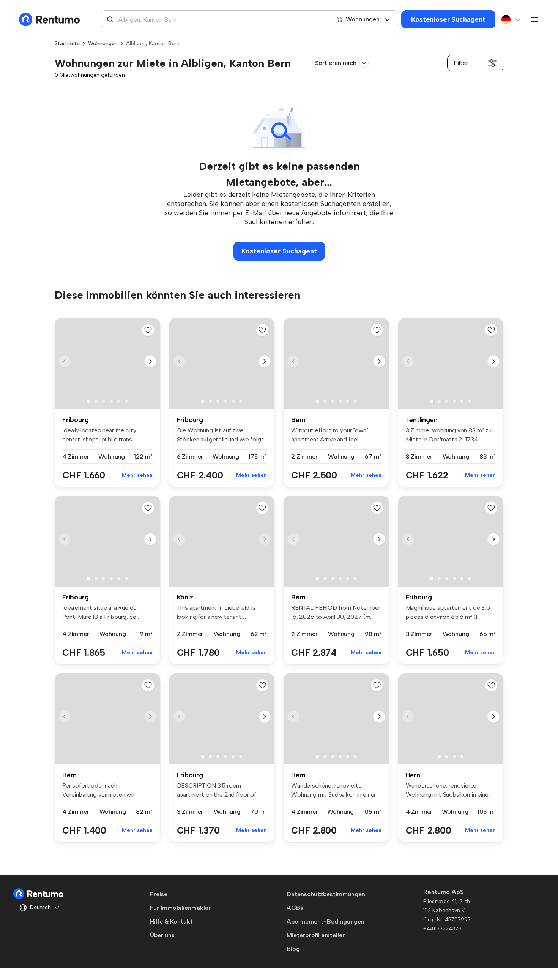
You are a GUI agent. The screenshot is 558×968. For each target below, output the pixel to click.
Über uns (162, 935)
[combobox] (216, 19)
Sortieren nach (335, 62)
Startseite (67, 43)
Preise (158, 894)
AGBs (295, 907)
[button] (150, 361)
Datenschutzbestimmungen (326, 894)
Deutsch (40, 907)
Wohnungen (363, 19)
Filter (461, 62)
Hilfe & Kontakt (171, 921)
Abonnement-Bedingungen (325, 921)
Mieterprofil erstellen (316, 935)
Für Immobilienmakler (180, 907)
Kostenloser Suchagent (448, 19)
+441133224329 (442, 928)
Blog (293, 948)
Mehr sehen (137, 475)
